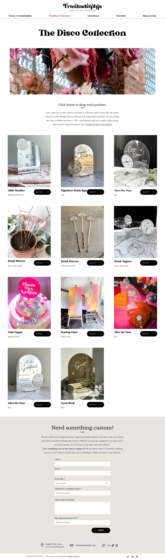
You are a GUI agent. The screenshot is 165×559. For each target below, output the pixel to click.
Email (57, 469)
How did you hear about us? (65, 518)
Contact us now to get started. (99, 124)
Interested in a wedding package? (67, 489)
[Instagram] (116, 545)
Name (57, 460)
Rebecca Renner (74, 556)
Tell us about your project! (65, 500)
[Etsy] (109, 545)
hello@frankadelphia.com (85, 545)
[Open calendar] (107, 483)
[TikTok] (112, 545)
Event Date (60, 479)
